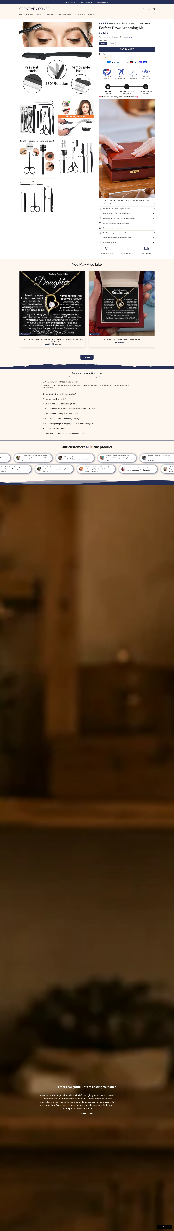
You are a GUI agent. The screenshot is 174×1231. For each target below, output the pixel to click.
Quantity (102, 54)
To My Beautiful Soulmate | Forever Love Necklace (121, 339)
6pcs (103, 43)
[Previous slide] (16, 311)
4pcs (112, 43)
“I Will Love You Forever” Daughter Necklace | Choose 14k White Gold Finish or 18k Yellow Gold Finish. (52, 340)
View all (87, 357)
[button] (40, 14)
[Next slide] (158, 311)
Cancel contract (164, 1227)
